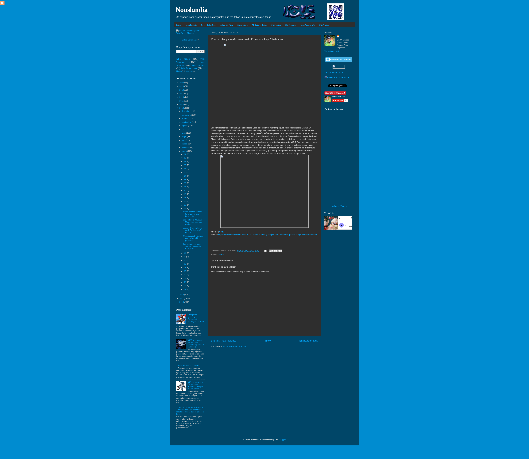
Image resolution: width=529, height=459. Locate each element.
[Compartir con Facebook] (278, 251)
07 (185, 271)
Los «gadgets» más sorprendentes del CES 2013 (192, 246)
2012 (181, 295)
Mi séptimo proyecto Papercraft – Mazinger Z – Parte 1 (196, 319)
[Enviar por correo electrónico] (270, 251)
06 (185, 275)
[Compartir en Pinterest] (280, 251)
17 (185, 198)
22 (185, 183)
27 (185, 169)
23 (185, 180)
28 (185, 165)
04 (185, 278)
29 (185, 161)
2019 (181, 86)
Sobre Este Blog (208, 24)
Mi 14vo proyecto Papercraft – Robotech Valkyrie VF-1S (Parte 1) (195, 385)
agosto (185, 126)
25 (185, 172)
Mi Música (276, 24)
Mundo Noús (191, 24)
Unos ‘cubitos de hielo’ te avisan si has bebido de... (193, 214)
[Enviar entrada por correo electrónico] (265, 251)
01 (185, 289)
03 (185, 282)
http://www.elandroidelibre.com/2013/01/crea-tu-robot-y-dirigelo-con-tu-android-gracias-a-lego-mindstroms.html (267, 235)
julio (184, 129)
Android (221, 255)
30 (185, 158)
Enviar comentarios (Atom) (234, 346)
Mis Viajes (324, 24)
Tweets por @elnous (339, 206)
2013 (181, 108)
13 (185, 253)
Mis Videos (198, 65)
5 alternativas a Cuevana (188, 366)
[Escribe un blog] (272, 251)
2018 (181, 90)
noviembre (186, 115)
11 (185, 257)
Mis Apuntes (290, 24)
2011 (181, 298)
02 (185, 286)
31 (185, 154)
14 (185, 209)
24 (185, 176)
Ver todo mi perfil (331, 51)
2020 (181, 83)
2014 (181, 104)
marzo (185, 144)
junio (184, 133)
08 (185, 268)
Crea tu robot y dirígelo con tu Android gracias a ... (193, 238)
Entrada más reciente (223, 340)
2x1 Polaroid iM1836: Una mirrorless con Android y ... (192, 222)
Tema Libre (242, 24)
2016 (181, 97)
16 (185, 201)
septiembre (187, 122)
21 (185, 187)
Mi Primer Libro (259, 24)
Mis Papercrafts (308, 24)
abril (184, 140)
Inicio (178, 24)
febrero (185, 147)
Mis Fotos (183, 58)
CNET (222, 232)
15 (185, 205)
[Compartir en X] (275, 251)
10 (185, 260)
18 (185, 194)
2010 (181, 302)
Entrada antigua (308, 340)
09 (185, 264)
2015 (181, 101)
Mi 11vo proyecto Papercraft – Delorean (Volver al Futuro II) (196, 343)
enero (184, 151)
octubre (185, 118)
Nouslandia (192, 9)
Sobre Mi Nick (226, 24)
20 (185, 190)
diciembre (186, 111)
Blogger (282, 440)
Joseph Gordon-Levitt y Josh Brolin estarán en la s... (193, 230)
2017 (181, 94)
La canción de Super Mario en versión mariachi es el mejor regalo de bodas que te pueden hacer (190, 410)
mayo (184, 137)
